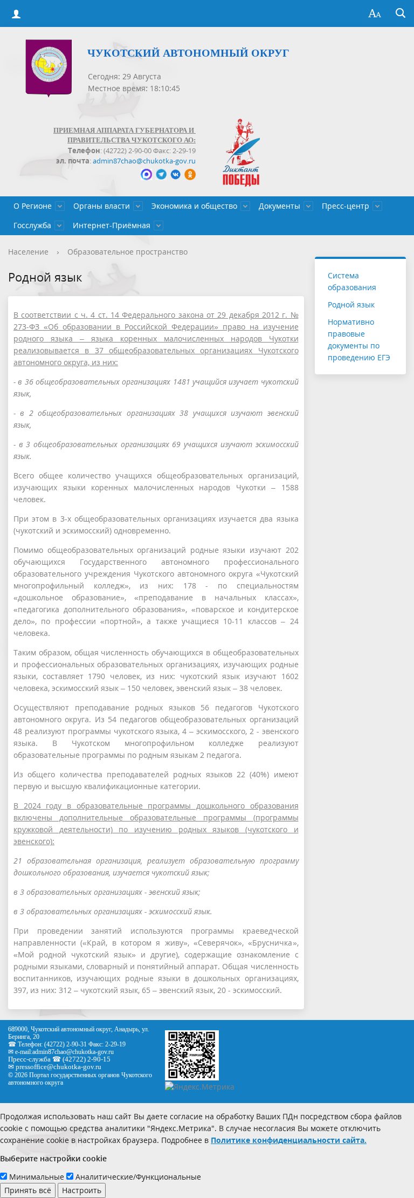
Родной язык (351, 304)
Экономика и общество (194, 206)
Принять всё (27, 1190)
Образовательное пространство (127, 252)
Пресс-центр (345, 206)
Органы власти (101, 206)
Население (28, 252)
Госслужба (32, 225)
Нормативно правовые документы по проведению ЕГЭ (359, 339)
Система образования (352, 281)
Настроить (81, 1190)
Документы (279, 206)
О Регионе (32, 206)
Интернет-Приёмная (111, 225)
